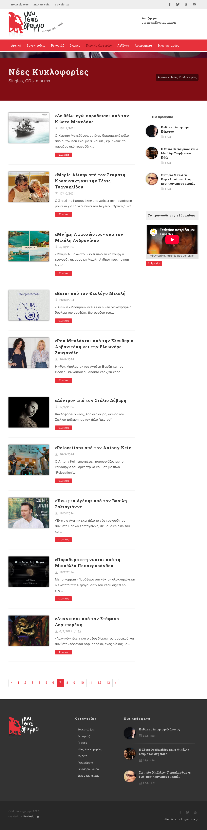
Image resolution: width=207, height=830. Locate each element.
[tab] (162, 117)
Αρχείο (155, 263)
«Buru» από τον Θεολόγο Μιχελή (90, 293)
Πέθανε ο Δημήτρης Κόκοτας (159, 729)
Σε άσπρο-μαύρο (88, 769)
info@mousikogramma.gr (182, 819)
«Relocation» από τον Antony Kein (93, 447)
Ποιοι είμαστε (20, 4)
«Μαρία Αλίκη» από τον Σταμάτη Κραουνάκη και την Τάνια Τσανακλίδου (90, 180)
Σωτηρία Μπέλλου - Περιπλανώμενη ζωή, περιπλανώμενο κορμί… (178, 179)
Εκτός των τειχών (88, 775)
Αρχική (162, 77)
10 (82, 682)
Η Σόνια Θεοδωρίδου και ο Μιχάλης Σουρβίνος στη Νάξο (179, 153)
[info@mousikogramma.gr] (194, 4)
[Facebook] (170, 4)
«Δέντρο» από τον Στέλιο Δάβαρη (90, 400)
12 (99, 682)
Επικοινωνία (42, 4)
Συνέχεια (64, 155)
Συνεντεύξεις (86, 729)
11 (91, 682)
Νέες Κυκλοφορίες (183, 77)
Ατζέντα (83, 756)
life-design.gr (31, 816)
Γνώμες (82, 742)
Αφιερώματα (85, 762)
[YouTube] (186, 4)
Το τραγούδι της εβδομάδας (171, 215)
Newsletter (62, 4)
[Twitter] (178, 4)
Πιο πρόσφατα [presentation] (162, 117)
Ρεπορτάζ (84, 736)
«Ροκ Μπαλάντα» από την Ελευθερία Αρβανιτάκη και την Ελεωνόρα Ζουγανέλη (94, 346)
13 (108, 682)
